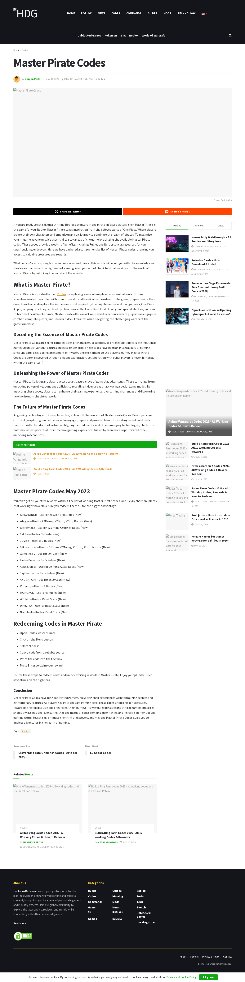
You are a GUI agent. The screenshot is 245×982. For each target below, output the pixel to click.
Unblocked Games (89, 35)
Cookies (194, 956)
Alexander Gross (33, 842)
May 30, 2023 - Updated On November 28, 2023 (69, 79)
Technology (186, 13)
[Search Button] (230, 35)
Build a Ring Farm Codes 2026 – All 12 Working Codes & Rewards (72, 469)
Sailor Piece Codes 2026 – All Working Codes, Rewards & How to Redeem (209, 492)
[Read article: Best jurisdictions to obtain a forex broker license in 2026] (177, 521)
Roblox (86, 13)
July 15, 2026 (200, 479)
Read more (19, 923)
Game (92, 907)
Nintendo (117, 911)
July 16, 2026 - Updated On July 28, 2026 (56, 458)
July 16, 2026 (42, 473)
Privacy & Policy (210, 956)
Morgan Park (32, 79)
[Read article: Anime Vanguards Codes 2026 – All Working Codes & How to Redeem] (22, 458)
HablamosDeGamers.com (28, 891)
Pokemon (111, 35)
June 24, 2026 (201, 524)
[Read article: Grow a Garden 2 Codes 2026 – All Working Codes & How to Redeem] (177, 472)
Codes (115, 13)
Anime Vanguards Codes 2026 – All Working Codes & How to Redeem (75, 453)
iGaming (117, 896)
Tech (139, 902)
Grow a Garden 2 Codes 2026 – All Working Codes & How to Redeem (211, 470)
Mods (167, 13)
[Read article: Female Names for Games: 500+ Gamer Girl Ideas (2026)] (177, 542)
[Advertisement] (198, 356)
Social (140, 896)
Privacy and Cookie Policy (181, 977)
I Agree (208, 977)
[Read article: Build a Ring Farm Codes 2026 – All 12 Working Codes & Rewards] (22, 473)
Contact (227, 956)
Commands (133, 13)
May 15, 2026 (200, 545)
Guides (152, 13)
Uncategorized (146, 922)
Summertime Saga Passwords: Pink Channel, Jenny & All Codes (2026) (211, 287)
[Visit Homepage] (25, 13)
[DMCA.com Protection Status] (23, 935)
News (101, 13)
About (183, 956)
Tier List (142, 907)
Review (117, 919)
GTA (123, 35)
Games (92, 919)
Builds (92, 891)
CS (89, 911)
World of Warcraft (153, 35)
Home (71, 13)
